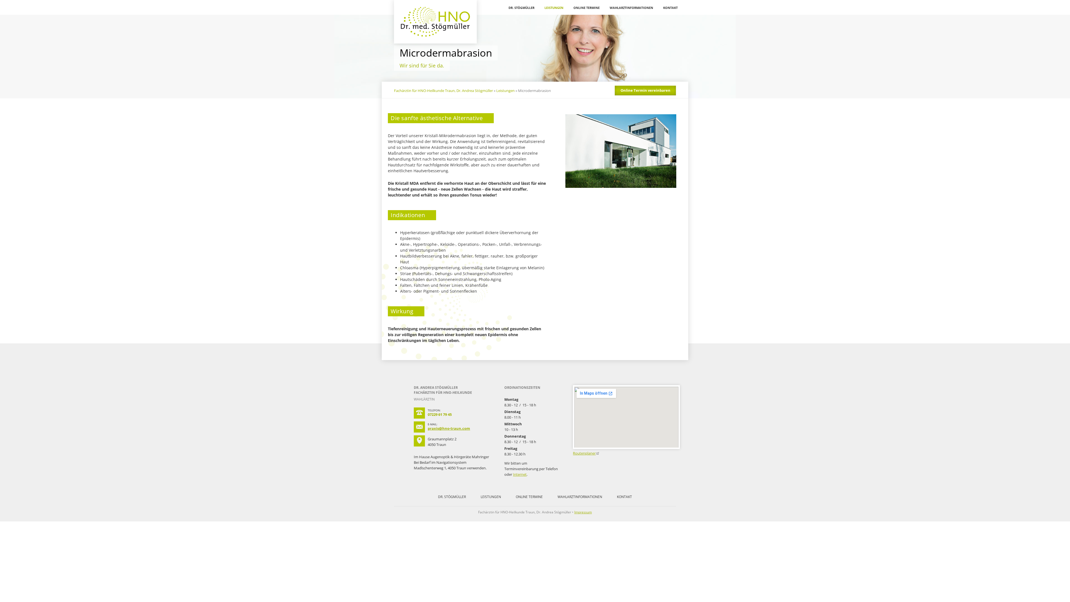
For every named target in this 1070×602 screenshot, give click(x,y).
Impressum (583, 512)
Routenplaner (584, 453)
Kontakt (670, 8)
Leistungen (553, 8)
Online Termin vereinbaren (645, 90)
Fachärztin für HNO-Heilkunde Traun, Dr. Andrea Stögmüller (443, 90)
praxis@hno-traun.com (449, 428)
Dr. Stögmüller (521, 8)
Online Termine (586, 8)
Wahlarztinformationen (631, 8)
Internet (520, 474)
